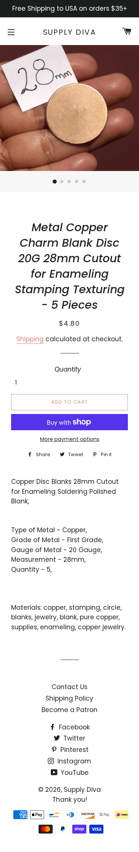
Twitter (73, 738)
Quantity (67, 369)
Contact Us (69, 686)
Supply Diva (69, 32)
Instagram (73, 761)
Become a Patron (69, 709)
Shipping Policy (69, 698)
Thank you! (69, 799)
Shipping (30, 339)
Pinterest (74, 749)
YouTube (74, 772)
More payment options (69, 439)
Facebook (73, 727)
